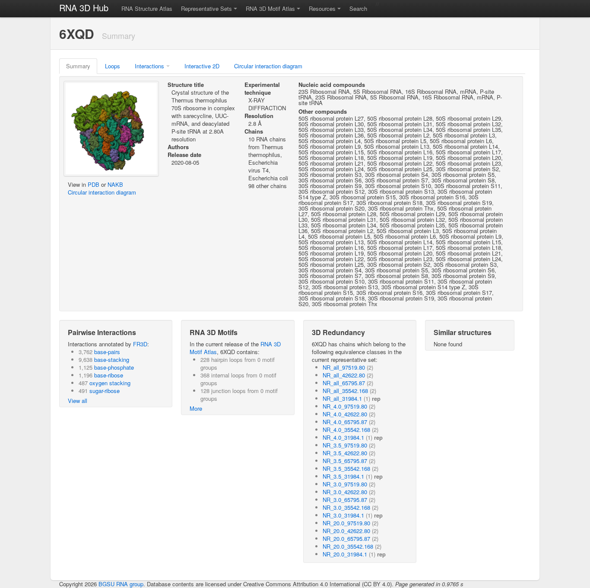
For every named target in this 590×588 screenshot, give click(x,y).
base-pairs (107, 352)
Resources (322, 8)
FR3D (140, 344)
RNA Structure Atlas (146, 8)
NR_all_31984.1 (342, 398)
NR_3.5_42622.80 (345, 453)
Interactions (149, 66)
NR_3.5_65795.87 (345, 461)
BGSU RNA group (120, 584)
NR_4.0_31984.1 (343, 437)
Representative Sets (206, 8)
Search (358, 8)
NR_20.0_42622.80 (346, 531)
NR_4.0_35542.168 (346, 429)
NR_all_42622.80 (344, 375)
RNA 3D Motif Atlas (270, 8)
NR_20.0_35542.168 (348, 546)
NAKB (115, 184)
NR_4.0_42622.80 (345, 414)
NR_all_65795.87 (344, 383)
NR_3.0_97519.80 (345, 484)
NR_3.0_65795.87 (345, 499)
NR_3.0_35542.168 (346, 507)
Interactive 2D (201, 66)
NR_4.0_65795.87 (345, 422)
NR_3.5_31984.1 (343, 476)
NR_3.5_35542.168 (346, 468)
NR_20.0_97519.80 (346, 523)
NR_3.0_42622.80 (345, 492)
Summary (78, 66)
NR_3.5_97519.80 (345, 445)
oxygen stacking (109, 383)
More (196, 408)
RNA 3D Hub (83, 7)
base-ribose (108, 375)
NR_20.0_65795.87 (346, 538)
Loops (112, 66)
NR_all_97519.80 (344, 367)
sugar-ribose (104, 391)
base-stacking (111, 359)
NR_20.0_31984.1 (345, 554)
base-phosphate (114, 367)
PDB (93, 184)
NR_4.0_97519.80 (345, 406)
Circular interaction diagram (268, 66)
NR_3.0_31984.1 (343, 515)
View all (77, 400)
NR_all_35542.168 (345, 391)
